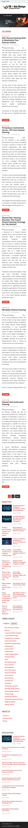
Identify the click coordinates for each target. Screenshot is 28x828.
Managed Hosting (9, 656)
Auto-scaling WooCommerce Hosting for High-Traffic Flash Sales (19, 574)
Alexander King (15, 44)
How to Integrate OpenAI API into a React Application (18, 607)
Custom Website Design (11, 635)
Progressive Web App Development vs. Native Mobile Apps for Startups (19, 541)
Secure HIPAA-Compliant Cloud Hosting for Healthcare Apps (19, 552)
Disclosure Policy (7, 718)
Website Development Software (14, 699)
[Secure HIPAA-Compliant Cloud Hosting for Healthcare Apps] (7, 550)
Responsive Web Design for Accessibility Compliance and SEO (19, 562)
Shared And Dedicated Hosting (12, 403)
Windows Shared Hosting (14, 309)
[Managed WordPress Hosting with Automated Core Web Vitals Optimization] (7, 505)
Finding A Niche (9, 646)
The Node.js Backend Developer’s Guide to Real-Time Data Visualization (19, 519)
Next (17, 496)
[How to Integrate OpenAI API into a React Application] (7, 606)
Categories (6, 623)
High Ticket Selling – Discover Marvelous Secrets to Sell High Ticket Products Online (14, 763)
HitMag (17, 826)
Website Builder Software (12, 691)
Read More (5, 120)
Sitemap (5, 721)
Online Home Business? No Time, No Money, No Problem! (12, 771)
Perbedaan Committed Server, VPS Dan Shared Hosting (13, 130)
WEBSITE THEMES (10, 702)
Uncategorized (9, 680)
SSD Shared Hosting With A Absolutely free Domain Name (14, 40)
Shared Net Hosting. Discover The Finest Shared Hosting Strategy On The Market (13, 221)
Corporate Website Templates (13, 633)
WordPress (10, 826)
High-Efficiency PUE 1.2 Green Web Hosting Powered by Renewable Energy (19, 595)
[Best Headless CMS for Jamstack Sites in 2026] (7, 583)
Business (7, 630)
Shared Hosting (5, 36)
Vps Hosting (8, 683)
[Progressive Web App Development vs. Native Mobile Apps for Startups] (7, 539)
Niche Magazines (9, 667)
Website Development (11, 696)
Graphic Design (9, 651)
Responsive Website (10, 672)
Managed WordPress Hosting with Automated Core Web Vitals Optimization (19, 508)
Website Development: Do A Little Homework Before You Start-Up (11, 778)
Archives (14, 623)
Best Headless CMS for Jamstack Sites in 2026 (19, 584)
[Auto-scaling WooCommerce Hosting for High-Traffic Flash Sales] (7, 572)
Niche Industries (9, 664)
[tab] (6, 623)
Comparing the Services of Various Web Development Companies (13, 786)
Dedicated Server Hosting (12, 638)
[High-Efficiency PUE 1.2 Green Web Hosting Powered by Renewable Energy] (7, 593)
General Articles (9, 649)
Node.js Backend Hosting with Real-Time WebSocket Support (19, 529)
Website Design (9, 694)
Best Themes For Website (12, 627)
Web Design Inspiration (11, 686)
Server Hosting (9, 675)
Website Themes (9, 704)
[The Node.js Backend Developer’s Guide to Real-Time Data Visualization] (7, 516)
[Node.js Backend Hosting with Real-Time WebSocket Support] (7, 527)
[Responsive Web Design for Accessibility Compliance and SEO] (7, 561)
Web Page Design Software (12, 688)
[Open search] (24, 15)
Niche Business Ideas (10, 662)
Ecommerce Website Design (12, 643)
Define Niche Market (10, 641)
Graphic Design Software (12, 654)
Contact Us (6, 715)
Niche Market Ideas (10, 670)
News (6, 659)
